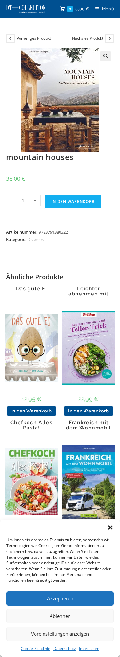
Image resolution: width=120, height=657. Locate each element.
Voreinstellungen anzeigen (60, 633)
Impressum (89, 648)
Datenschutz (64, 648)
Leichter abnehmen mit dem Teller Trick (88, 294)
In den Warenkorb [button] (31, 410)
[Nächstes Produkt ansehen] (109, 38)
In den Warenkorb (73, 201)
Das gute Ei (31, 288)
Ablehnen (60, 616)
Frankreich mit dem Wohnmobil (88, 425)
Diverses (36, 239)
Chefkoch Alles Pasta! (31, 425)
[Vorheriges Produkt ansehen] (10, 38)
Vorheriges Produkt (34, 38)
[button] (110, 527)
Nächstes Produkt (87, 38)
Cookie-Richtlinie (35, 648)
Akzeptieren (60, 598)
